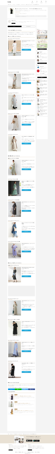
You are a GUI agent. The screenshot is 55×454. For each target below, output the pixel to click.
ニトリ (43, 447)
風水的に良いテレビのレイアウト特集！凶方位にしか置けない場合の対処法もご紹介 (43, 88)
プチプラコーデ (18, 447)
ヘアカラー (22, 447)
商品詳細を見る (26, 49)
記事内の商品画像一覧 (28, 26)
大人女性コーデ (24, 13)
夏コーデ (21, 13)
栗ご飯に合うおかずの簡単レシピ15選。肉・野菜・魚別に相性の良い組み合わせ (43, 81)
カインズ (43, 448)
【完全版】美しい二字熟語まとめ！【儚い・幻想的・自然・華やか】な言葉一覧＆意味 (43, 85)
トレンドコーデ (14, 447)
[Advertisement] (21, 64)
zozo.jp (9, 56)
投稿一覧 (13, 23)
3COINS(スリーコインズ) (38, 448)
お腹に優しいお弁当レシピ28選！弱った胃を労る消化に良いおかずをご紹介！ (43, 95)
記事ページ (15, 26)
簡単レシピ (15, 448)
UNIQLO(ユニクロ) (39, 447)
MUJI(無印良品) (30, 447)
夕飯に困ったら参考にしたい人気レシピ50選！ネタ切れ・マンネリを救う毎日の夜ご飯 (43, 92)
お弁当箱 (19, 448)
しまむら (33, 448)
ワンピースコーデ (17, 13)
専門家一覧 (42, 77)
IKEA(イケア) (30, 448)
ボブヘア (10, 447)
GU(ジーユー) (34, 447)
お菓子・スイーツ (11, 448)
